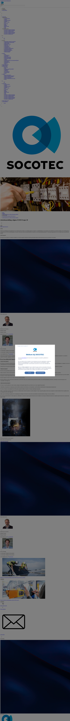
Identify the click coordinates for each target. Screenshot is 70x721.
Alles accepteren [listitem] (40, 372)
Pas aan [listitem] (29, 372)
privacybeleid (24, 357)
